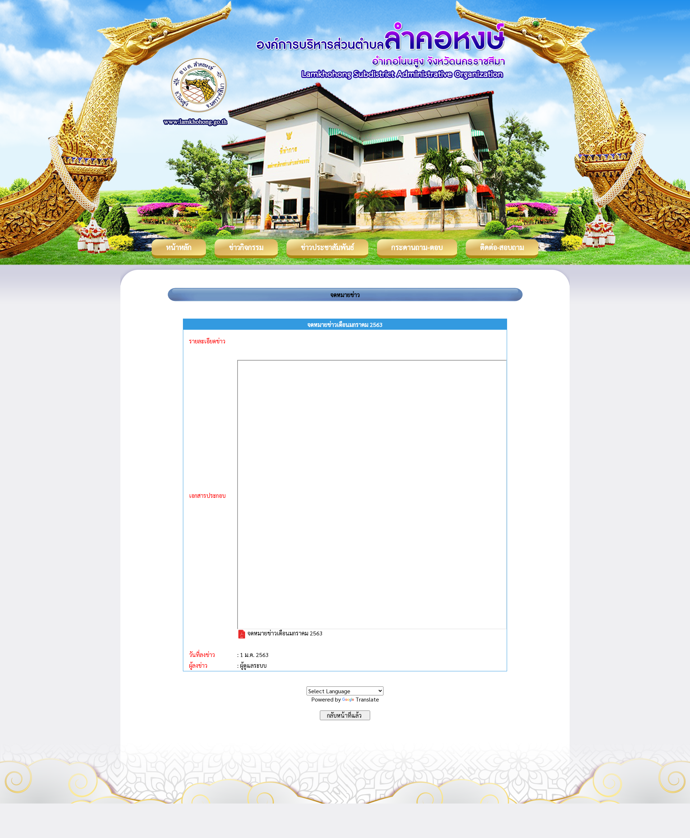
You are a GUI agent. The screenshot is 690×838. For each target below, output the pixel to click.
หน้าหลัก (179, 247)
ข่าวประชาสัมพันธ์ (327, 247)
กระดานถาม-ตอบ (417, 247)
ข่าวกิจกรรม (246, 247)
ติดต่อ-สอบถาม (502, 247)
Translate (367, 699)
